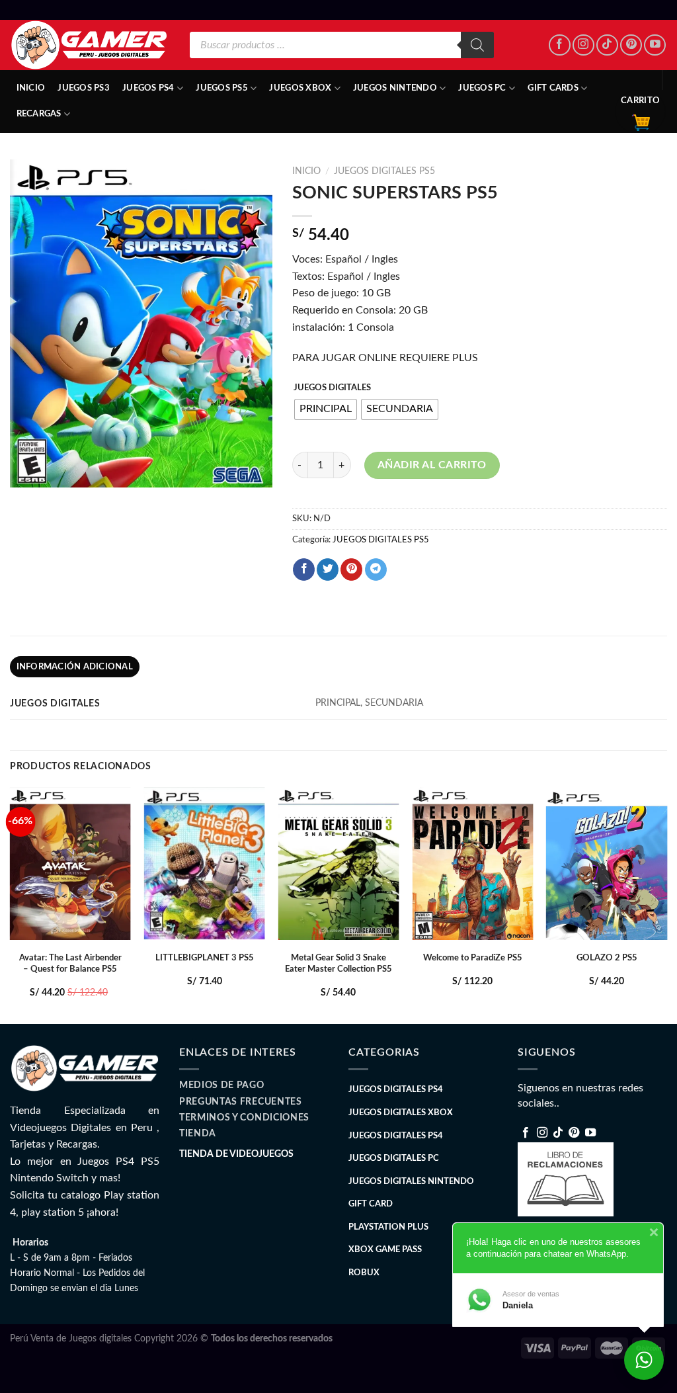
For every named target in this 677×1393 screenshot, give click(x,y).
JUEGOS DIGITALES (332, 388)
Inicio (31, 88)
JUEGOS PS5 (222, 88)
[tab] (74, 666)
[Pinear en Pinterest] (351, 569)
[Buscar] (477, 45)
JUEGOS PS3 (84, 88)
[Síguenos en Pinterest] (631, 45)
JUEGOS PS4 (148, 88)
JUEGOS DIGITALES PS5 (384, 171)
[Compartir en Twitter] (327, 569)
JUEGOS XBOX (300, 88)
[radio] (325, 409)
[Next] (666, 904)
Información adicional (75, 667)
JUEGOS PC (482, 88)
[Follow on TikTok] (607, 45)
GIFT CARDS (553, 88)
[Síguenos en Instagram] (583, 45)
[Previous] (10, 904)
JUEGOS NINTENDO (395, 88)
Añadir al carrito (432, 465)
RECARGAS (39, 114)
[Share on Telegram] (376, 569)
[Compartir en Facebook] (304, 569)
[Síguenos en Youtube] (655, 45)
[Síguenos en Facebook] (560, 45)
